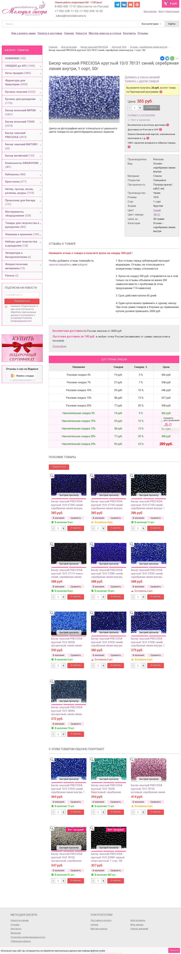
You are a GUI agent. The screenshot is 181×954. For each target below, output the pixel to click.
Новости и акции (20, 920)
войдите (82, 264)
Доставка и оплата (100, 920)
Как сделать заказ (23, 33)
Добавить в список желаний (142, 77)
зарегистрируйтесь (60, 264)
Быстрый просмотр (69, 495)
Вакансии (16, 933)
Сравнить (171, 421)
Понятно (174, 950)
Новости (81, 33)
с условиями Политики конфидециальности (23, 318)
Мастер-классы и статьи (105, 33)
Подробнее (59, 346)
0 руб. (173, 3)
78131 (156, 214)
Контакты (129, 33)
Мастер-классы (98, 928)
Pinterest (137, 4)
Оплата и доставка (49, 33)
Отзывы (15, 924)
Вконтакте (124, 4)
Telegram (117, 4)
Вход (161, 11)
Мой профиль (137, 920)
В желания (58, 518)
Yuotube (130, 4)
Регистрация (172, 11)
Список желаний (139, 928)
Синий (157, 210)
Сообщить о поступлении (141, 115)
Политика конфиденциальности (28, 937)
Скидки (69, 33)
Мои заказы (150, 11)
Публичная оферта (21, 941)
